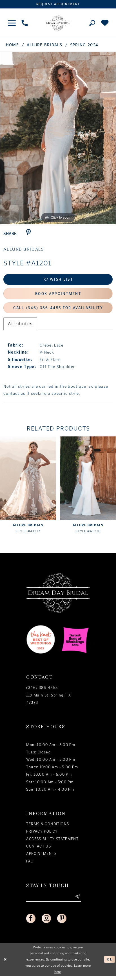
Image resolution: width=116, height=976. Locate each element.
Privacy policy (42, 831)
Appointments (41, 853)
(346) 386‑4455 (42, 688)
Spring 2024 (84, 45)
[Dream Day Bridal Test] (58, 23)
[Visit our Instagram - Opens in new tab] (46, 918)
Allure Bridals (44, 45)
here (57, 972)
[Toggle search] (92, 23)
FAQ (30, 861)
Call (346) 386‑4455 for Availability (58, 308)
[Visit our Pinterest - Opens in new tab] (61, 918)
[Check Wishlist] (104, 23)
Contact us (38, 846)
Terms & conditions (47, 824)
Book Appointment (58, 294)
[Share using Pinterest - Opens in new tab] (28, 233)
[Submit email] (77, 896)
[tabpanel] (58, 138)
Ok (109, 959)
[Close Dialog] (5, 959)
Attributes (20, 323)
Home (12, 45)
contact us (14, 393)
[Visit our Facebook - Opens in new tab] (30, 918)
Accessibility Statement (52, 839)
